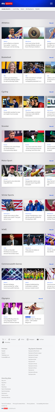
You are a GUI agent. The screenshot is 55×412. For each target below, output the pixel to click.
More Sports (6, 9)
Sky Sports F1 (32, 361)
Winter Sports (7, 213)
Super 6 (3, 353)
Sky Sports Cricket (33, 357)
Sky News (4, 382)
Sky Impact (4, 393)
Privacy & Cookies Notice (19, 403)
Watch (22, 9)
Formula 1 (6, 179)
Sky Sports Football (33, 355)
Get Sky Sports (30, 9)
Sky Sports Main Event (34, 350)
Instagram (31, 339)
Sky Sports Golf (32, 359)
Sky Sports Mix (32, 374)
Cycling (5, 110)
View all (51, 23)
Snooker (5, 144)
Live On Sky (16, 9)
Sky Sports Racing (33, 372)
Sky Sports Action (33, 365)
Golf (48, 75)
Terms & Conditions (6, 403)
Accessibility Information (42, 403)
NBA (5, 75)
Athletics (5, 41)
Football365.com (6, 357)
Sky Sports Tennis (33, 363)
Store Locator (5, 395)
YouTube (41, 339)
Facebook (13, 339)
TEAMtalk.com (5, 355)
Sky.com (4, 380)
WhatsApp (7, 342)
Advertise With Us (6, 397)
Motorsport (49, 179)
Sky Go (3, 384)
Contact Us (4, 405)
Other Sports (28, 41)
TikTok (22, 339)
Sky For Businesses (6, 388)
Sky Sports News (33, 367)
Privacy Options (31, 403)
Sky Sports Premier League (35, 353)
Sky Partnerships (6, 391)
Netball (27, 282)
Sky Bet (37, 9)
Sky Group (4, 386)
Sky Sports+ (31, 370)
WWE (5, 248)
